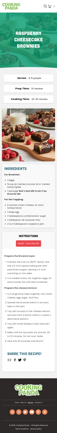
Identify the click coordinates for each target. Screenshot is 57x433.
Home (17, 402)
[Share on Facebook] (15, 360)
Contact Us (38, 402)
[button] (54, 6)
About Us (23, 402)
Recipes (30, 402)
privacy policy (36, 429)
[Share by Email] (9, 360)
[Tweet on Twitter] (20, 360)
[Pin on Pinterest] (25, 360)
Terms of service (21, 429)
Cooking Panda (22, 425)
